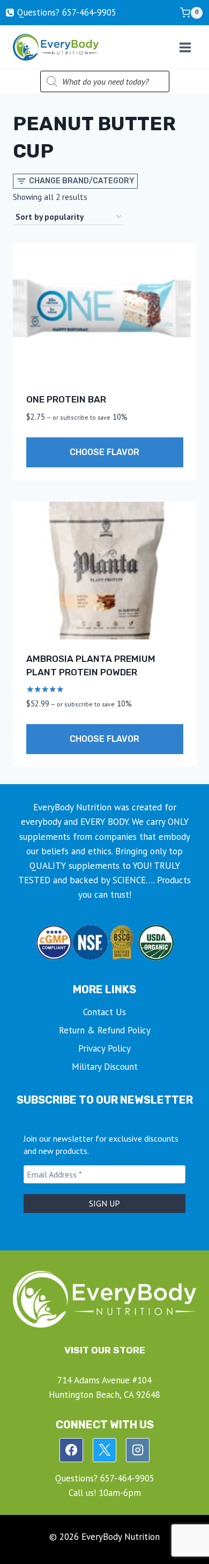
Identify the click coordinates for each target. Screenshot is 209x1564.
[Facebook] (71, 1450)
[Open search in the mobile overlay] (104, 81)
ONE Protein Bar (66, 399)
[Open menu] (185, 47)
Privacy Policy (104, 1048)
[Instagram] (138, 1450)
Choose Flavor (104, 452)
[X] (104, 1450)
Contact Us (104, 1012)
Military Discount (105, 1067)
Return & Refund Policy (105, 1030)
